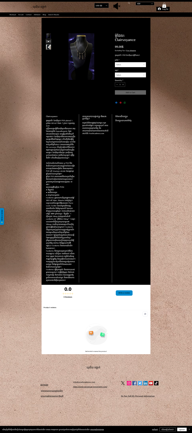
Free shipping (131, 51)
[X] (122, 314)
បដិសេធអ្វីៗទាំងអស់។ (167, 429)
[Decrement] (116, 85)
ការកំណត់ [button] (155, 429)
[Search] (129, 3)
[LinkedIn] (145, 314)
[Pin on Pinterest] (120, 103)
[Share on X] (129, 103)
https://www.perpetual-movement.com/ (90, 318)
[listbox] (101, 5)
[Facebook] (134, 314)
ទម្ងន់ (117, 71)
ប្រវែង (117, 60)
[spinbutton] (120, 85)
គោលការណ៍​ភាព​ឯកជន (97, 429)
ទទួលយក (182, 429)
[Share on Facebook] (116, 103)
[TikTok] (156, 314)
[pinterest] (140, 314)
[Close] (189, 429)
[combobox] (130, 65)
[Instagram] (129, 314)
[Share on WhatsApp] (124, 103)
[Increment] (123, 85)
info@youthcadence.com (84, 313)
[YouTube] (151, 314)
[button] (164, 5)
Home (48, 26)
